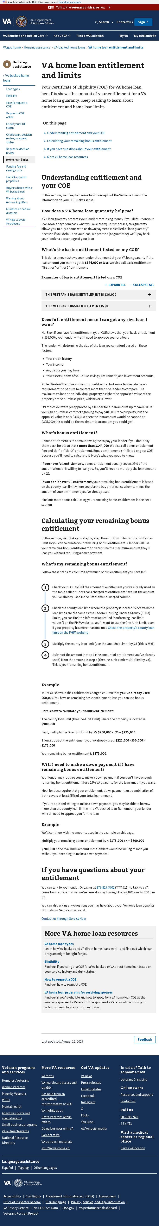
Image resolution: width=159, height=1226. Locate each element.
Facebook (88, 1096)
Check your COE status (16, 126)
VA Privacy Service (16, 1208)
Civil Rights (33, 1196)
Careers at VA (50, 1135)
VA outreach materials (56, 1141)
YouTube (87, 1122)
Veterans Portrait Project (20, 1213)
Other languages (45, 1168)
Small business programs (19, 1124)
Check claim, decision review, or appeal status (19, 138)
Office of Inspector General (22, 1202)
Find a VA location (133, 1148)
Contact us (125, 22)
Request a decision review (17, 151)
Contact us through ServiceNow (63, 918)
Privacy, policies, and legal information (98, 1202)
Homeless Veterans (15, 1080)
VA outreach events (15, 1131)
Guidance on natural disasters (18, 211)
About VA (60, 36)
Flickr (85, 1115)
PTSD (6, 1100)
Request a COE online (15, 115)
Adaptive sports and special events (16, 1115)
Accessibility (12, 1196)
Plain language (56, 1202)
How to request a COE (16, 104)
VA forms (47, 1076)
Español (7, 1168)
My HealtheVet (145, 36)
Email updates (91, 1089)
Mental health (12, 1106)
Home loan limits (17, 159)
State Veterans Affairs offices (56, 1119)
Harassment (107, 1196)
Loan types (13, 89)
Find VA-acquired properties (16, 179)
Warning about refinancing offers (17, 200)
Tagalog (23, 1168)
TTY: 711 (126, 1123)
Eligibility (11, 96)
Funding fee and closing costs (16, 168)
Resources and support (137, 1094)
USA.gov (68, 1208)
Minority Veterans (14, 1093)
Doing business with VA (57, 1128)
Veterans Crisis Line (134, 1079)
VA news (86, 1076)
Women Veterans (13, 1087)
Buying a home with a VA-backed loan (19, 189)
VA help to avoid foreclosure (15, 221)
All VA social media (94, 1128)
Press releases (91, 1082)
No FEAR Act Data (46, 1208)
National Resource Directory (15, 1140)
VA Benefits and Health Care (23, 36)
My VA (123, 36)
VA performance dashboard (98, 1208)
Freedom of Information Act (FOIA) (70, 1196)
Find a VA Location (90, 36)
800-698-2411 (129, 1117)
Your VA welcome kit (55, 1148)
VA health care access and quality (59, 1085)
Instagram (88, 1102)
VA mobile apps (52, 1110)
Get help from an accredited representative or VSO (56, 1099)
